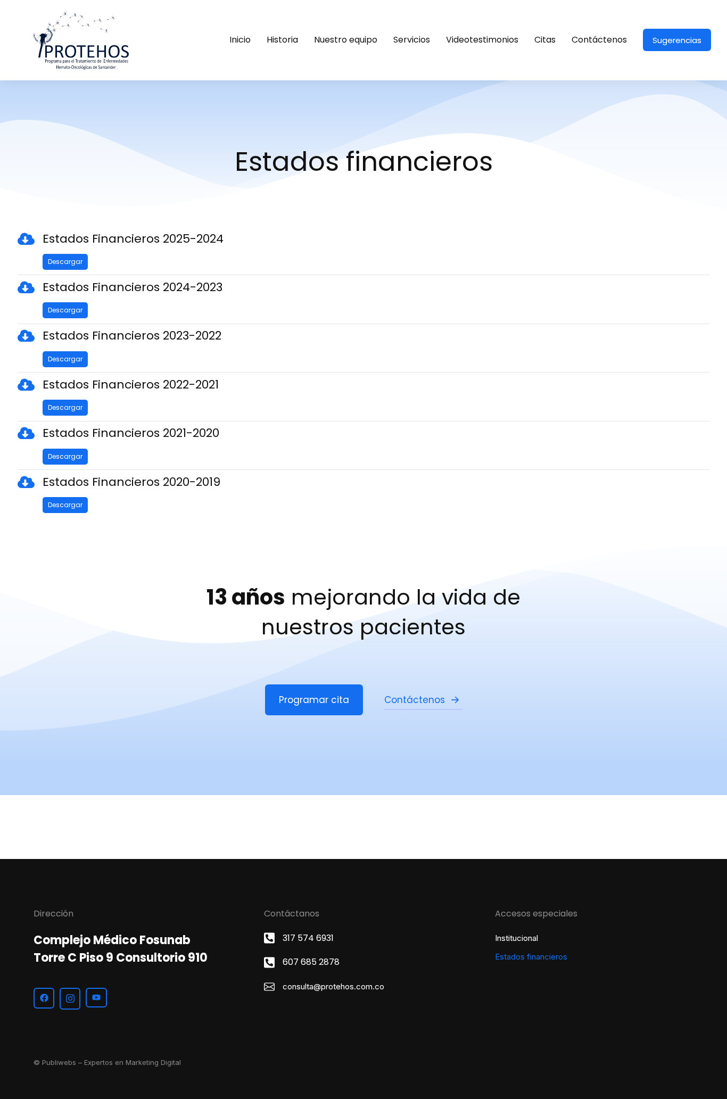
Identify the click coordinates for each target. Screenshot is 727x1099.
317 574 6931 (308, 938)
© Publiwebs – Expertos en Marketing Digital (107, 1062)
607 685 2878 (311, 962)
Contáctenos (414, 699)
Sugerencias (676, 40)
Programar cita (314, 699)
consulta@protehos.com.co (333, 986)
